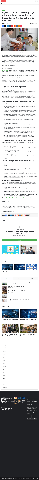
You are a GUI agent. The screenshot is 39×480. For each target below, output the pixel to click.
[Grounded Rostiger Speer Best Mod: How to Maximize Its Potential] (4, 296)
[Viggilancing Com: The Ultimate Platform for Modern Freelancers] (7, 267)
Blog (3, 348)
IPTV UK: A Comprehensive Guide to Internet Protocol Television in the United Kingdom (32, 408)
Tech (3, 10)
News (3, 369)
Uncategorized (5, 387)
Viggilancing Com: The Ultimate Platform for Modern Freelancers (7, 272)
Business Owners (29, 399)
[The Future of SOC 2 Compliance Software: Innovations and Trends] (19, 267)
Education (4, 351)
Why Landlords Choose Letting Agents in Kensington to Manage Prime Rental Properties (10, 336)
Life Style (4, 366)
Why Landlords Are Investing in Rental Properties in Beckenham (28, 335)
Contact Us (36, 478)
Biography (4, 347)
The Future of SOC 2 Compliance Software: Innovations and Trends (18, 272)
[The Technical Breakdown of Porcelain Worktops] (23, 401)
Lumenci (28, 415)
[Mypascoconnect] (7, 3)
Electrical (4, 353)
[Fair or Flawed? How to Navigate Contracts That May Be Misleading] (23, 403)
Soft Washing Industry (30, 418)
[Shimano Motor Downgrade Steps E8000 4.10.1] (4, 288)
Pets (3, 372)
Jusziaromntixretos (29, 410)
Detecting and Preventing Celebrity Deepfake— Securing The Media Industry (32, 402)
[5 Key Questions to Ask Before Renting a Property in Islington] (4, 300)
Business (4, 350)
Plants (4, 375)
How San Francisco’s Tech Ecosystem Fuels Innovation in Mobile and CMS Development (31, 272)
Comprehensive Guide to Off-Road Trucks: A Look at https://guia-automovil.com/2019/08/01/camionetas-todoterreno (19, 283)
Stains (35, 418)
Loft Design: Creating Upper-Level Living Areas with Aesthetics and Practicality (31, 413)
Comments (31, 278)
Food (3, 359)
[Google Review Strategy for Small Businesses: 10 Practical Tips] (15, 398)
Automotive (4, 345)
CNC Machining (35, 399)
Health (4, 362)
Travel (4, 384)
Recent (19, 278)
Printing (4, 378)
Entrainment (4, 354)
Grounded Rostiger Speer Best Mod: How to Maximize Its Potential (19, 294)
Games (33, 478)
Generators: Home (29, 404)
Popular (7, 278)
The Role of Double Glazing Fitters (31, 420)
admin (4, 23)
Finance (4, 357)
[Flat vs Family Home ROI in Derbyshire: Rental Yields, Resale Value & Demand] (19, 438)
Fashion (4, 356)
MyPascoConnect (5, 70)
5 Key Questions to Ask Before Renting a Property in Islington (18, 299)
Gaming (4, 360)
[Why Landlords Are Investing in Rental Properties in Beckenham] (28, 328)
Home (4, 363)
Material (32, 415)
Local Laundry (35, 410)
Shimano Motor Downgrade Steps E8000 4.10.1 (16, 286)
